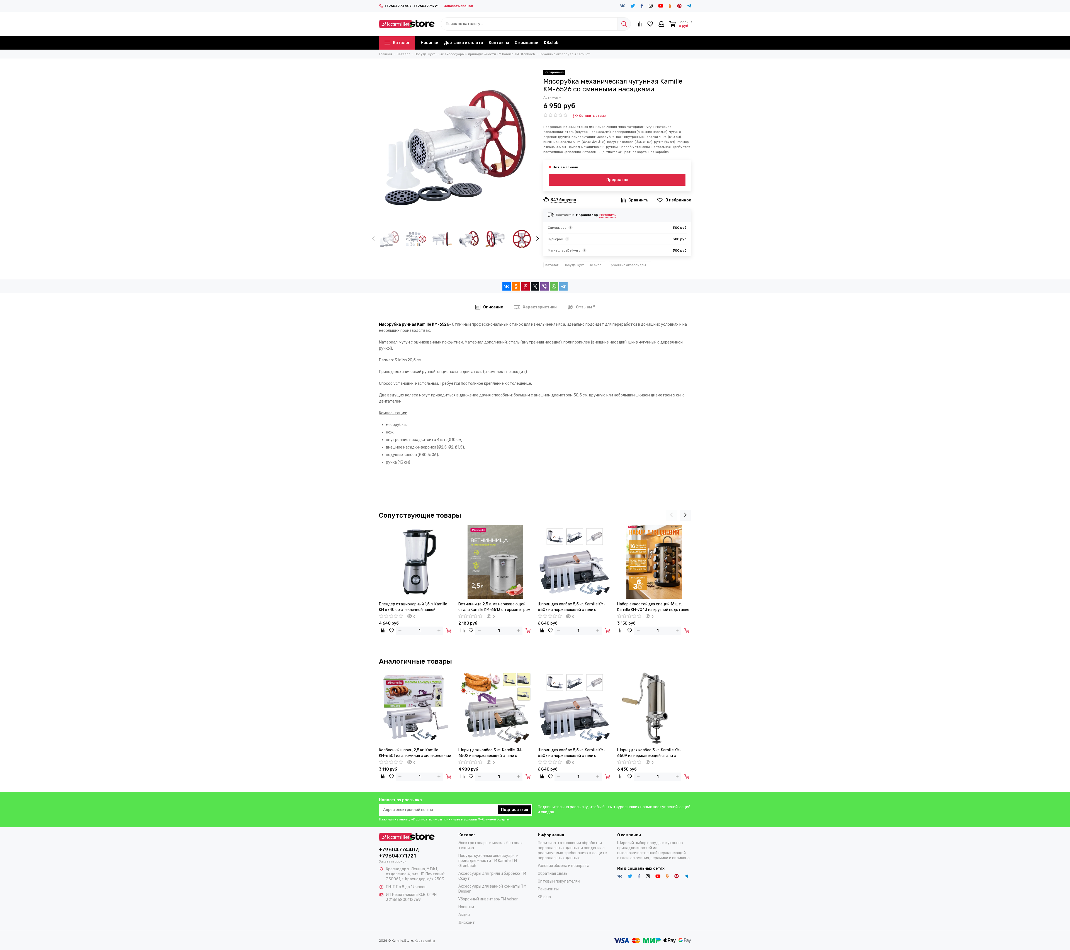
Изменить (607, 215)
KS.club (551, 42)
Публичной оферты (494, 819)
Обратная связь (552, 873)
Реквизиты (548, 889)
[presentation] (373, 239)
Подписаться (514, 809)
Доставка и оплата (463, 42)
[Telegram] (563, 286)
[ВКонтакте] (506, 286)
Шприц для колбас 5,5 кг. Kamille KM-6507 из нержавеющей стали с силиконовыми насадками (571, 607)
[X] (535, 286)
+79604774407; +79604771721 (411, 6)
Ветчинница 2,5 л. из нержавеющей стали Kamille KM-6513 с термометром (494, 607)
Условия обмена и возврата (563, 865)
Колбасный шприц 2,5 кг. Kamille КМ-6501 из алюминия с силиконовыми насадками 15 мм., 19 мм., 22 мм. (415, 753)
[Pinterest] (525, 286)
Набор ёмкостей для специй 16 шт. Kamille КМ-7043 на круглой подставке (653, 607)
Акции (464, 914)
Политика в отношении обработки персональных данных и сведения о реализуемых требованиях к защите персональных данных (572, 850)
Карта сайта (425, 940)
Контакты (499, 42)
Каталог (401, 42)
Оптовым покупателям (559, 881)
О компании (526, 42)
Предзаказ (617, 179)
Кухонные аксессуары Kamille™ (631, 265)
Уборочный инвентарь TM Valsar (488, 899)
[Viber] (544, 286)
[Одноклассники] (516, 286)
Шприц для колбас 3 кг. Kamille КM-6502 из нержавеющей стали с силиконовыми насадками (490, 753)
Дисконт (466, 922)
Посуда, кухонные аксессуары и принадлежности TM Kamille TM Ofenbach (585, 265)
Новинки (429, 42)
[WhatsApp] (554, 286)
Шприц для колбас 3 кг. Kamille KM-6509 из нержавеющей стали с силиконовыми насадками (649, 753)
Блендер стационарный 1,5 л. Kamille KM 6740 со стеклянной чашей (413, 607)
